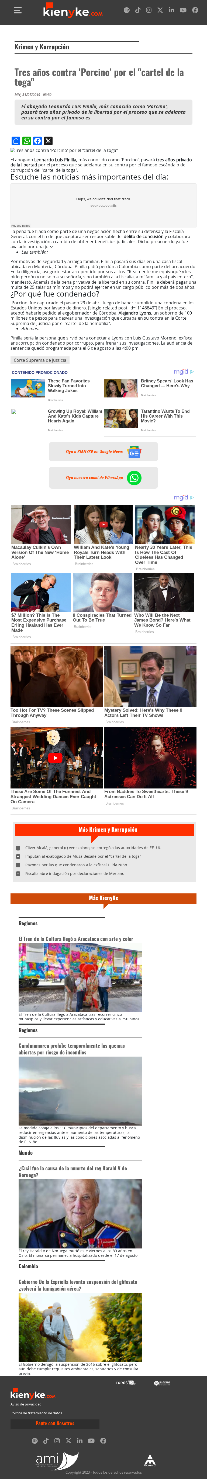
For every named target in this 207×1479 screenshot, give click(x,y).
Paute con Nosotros (55, 1424)
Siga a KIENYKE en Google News (95, 451)
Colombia (28, 1266)
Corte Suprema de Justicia (40, 360)
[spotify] (127, 11)
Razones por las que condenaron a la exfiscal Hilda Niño (76, 864)
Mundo (26, 1153)
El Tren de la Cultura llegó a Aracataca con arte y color (76, 939)
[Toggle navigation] (18, 10)
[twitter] (160, 11)
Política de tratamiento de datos (36, 1413)
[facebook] (195, 11)
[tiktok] (138, 11)
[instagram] (148, 11)
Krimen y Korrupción (42, 47)
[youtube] (183, 11)
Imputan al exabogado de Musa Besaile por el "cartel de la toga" (83, 856)
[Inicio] (73, 10)
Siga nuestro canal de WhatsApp (95, 477)
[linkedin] (171, 11)
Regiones (28, 923)
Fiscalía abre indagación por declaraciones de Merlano (74, 873)
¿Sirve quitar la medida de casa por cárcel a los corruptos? (107, 252)
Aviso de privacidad (26, 1404)
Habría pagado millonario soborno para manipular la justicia (101, 328)
